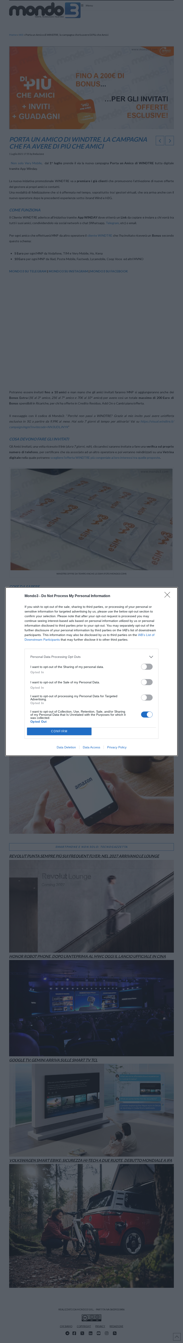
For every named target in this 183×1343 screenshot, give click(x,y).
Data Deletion (66, 747)
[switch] (147, 667)
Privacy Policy (117, 747)
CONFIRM (59, 731)
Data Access (91, 747)
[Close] (168, 596)
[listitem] (91, 657)
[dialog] (91, 671)
